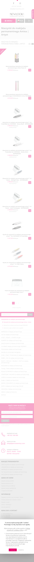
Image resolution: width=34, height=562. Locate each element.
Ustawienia (21, 550)
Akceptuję (12, 550)
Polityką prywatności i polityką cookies (18, 529)
